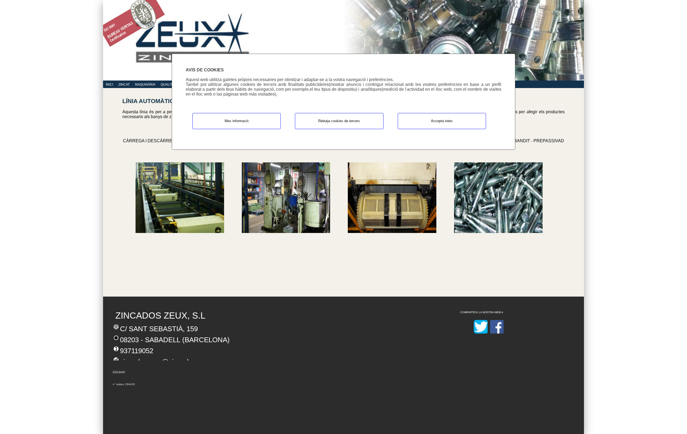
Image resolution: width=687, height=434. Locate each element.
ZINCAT (124, 84)
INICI (109, 84)
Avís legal (119, 371)
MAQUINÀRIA (145, 84)
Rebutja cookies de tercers (339, 121)
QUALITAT (168, 84)
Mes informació (237, 121)
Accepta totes (442, 121)
